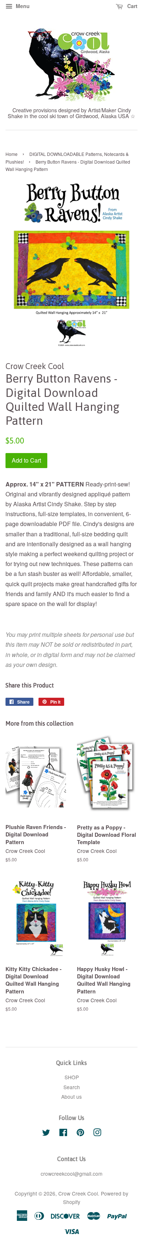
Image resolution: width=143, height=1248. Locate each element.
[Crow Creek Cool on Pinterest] (80, 1133)
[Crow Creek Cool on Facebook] (63, 1133)
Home (12, 154)
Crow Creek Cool (78, 1193)
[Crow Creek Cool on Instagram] (97, 1133)
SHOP (72, 1077)
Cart (132, 6)
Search (71, 1087)
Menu (22, 6)
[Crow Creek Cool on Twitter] (46, 1133)
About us (71, 1096)
